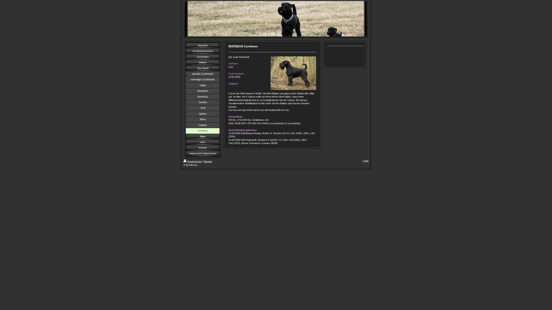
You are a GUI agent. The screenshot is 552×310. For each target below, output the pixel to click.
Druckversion (194, 161)
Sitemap (208, 161)
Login (366, 161)
